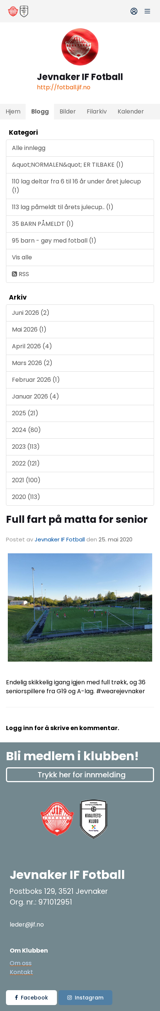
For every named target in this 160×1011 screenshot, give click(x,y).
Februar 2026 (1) (36, 379)
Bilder (68, 111)
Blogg (40, 111)
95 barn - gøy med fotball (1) (54, 240)
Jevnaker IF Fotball (60, 539)
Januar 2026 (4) (35, 396)
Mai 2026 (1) (29, 329)
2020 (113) (26, 497)
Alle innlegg (28, 148)
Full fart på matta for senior (77, 519)
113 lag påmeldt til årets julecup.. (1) (62, 207)
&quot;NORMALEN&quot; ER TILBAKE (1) (68, 164)
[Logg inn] (134, 11)
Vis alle (22, 257)
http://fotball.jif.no (63, 87)
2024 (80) (26, 430)
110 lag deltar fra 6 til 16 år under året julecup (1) (76, 186)
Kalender (131, 111)
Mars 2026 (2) (32, 363)
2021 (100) (26, 480)
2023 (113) (26, 446)
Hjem (13, 111)
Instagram (89, 997)
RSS (23, 274)
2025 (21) (25, 413)
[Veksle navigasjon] (147, 11)
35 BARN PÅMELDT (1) (43, 224)
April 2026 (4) (32, 346)
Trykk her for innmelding (82, 775)
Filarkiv (97, 111)
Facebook (34, 997)
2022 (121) (26, 463)
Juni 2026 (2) (30, 312)
